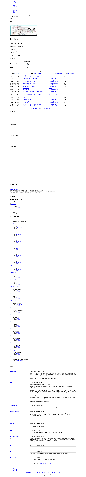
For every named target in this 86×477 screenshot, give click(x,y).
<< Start (32, 108)
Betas (50, 88)
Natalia (12, 451)
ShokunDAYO (19, 304)
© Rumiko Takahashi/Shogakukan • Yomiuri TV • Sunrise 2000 (43, 472)
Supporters (15, 470)
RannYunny (18, 234)
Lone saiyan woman (14, 436)
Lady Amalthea (13, 457)
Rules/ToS (15, 469)
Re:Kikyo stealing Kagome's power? (30, 78)
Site (13, 468)
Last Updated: (13, 48)
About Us (15, 465)
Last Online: (13, 46)
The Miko (12, 189)
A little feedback (26, 88)
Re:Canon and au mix (27, 96)
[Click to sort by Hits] (69, 73)
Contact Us (15, 466)
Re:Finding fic (26, 89)
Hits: (11, 42)
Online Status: (13, 43)
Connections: (13, 49)
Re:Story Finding (26, 102)
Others (18, 207)
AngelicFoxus (19, 227)
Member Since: (13, 45)
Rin (17, 248)
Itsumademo (13, 371)
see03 (17, 311)
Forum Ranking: (13, 51)
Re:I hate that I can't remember (29, 84)
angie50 (18, 332)
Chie (11, 382)
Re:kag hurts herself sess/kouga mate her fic (32, 75)
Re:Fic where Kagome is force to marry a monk (33, 91)
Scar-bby (12, 423)
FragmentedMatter (14, 411)
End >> (50, 108)
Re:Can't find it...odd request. (29, 81)
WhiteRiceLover (19, 360)
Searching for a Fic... (53, 75)
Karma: (11, 54)
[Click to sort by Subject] (36, 73)
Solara (17, 276)
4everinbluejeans (19, 318)
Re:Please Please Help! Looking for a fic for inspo (33, 104)
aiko (17, 283)
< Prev (35, 108)
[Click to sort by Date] (16, 73)
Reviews (17, 189)
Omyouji (18, 325)
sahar (17, 297)
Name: (11, 55)
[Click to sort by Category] (57, 73)
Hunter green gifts (26, 101)
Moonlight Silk (13, 405)
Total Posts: (12, 52)
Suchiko (18, 290)
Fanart (18, 213)
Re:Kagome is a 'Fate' (27, 97)
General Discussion (53, 94)
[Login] (29, 15)
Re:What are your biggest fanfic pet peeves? (32, 94)
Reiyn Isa (18, 346)
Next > (46, 108)
